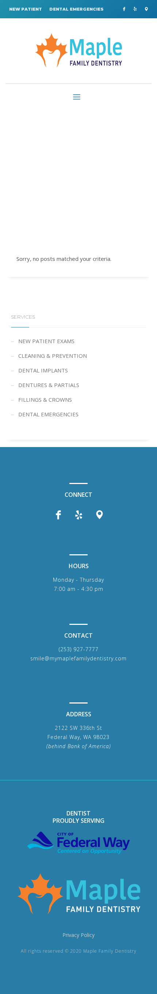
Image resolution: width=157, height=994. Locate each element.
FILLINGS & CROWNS (45, 399)
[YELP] (135, 9)
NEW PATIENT (25, 9)
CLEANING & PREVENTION (52, 355)
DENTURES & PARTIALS (48, 385)
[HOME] (78, 893)
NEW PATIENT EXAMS (46, 341)
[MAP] (146, 9)
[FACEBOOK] (124, 9)
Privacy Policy (78, 934)
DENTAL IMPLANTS (43, 370)
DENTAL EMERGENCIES (76, 9)
